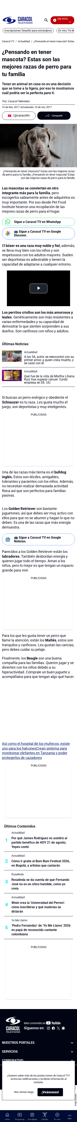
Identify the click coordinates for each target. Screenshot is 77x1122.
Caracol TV (8, 41)
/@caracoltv (21, 115)
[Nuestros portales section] (72, 1043)
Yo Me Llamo (19, 920)
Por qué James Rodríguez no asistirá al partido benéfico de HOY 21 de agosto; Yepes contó (39, 842)
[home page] (17, 20)
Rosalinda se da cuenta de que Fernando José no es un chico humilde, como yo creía (40, 884)
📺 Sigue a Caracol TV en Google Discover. (37, 233)
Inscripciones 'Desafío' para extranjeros (28, 30)
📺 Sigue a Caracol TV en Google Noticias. (37, 539)
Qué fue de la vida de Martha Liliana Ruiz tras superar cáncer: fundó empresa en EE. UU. (49, 379)
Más (69, 1118)
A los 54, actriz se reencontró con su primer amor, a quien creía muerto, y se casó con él (49, 360)
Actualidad (24, 41)
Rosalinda (17, 874)
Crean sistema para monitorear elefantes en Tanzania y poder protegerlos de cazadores (34, 753)
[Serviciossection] (72, 1052)
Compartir (57, 115)
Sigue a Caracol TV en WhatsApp (37, 222)
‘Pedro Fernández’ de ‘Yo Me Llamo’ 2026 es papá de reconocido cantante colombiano (40, 930)
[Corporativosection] (72, 1061)
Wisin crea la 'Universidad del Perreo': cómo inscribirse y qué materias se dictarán (38, 907)
